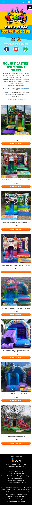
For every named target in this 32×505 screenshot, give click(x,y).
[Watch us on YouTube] (16, 49)
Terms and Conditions (20, 496)
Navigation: (24, 2)
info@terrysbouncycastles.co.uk (16, 99)
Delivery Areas (27, 487)
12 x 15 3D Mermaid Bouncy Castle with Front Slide (16, 308)
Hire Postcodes (11, 485)
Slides (17, 90)
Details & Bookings (16, 143)
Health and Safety (5, 492)
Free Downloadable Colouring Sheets (16, 499)
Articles (8, 464)
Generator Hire (9, 496)
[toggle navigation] (29, 2)
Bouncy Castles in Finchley (16, 471)
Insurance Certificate (26, 492)
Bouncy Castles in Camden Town (16, 469)
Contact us (6, 92)
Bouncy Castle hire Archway (19, 464)
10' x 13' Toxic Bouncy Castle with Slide (16, 137)
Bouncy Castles (25, 88)
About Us (9, 489)
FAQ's (6, 494)
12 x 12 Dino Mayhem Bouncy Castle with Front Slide (16, 180)
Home (3, 489)
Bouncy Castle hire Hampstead (16, 466)
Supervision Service (22, 494)
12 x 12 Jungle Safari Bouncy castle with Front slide (16, 222)
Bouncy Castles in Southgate (13, 482)
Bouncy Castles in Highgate (8, 476)
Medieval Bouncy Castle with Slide (16, 436)
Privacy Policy (20, 485)
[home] (2, 2)
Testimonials (15, 492)
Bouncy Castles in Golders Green (16, 473)
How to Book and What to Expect (21, 489)
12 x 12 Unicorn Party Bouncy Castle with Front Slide (16, 265)
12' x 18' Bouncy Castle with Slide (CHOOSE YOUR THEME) (16, 351)
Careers (24, 482)
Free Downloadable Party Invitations (16, 501)
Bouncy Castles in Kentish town (16, 478)
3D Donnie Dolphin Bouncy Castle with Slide (16, 394)
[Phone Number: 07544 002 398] (16, 31)
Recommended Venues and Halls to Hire (11, 487)
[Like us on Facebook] (6, 49)
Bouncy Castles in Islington (24, 476)
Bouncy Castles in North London (16, 480)
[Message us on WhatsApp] (25, 49)
